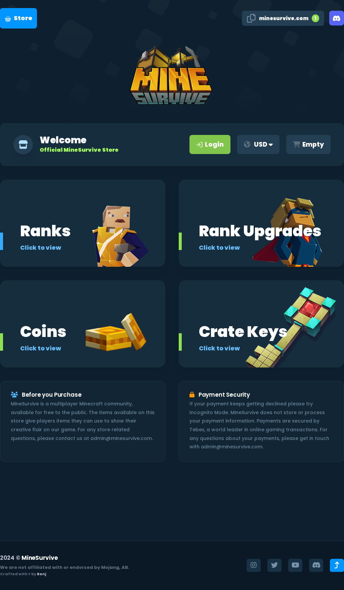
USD (261, 144)
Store (23, 18)
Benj (41, 574)
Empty (313, 144)
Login (214, 144)
